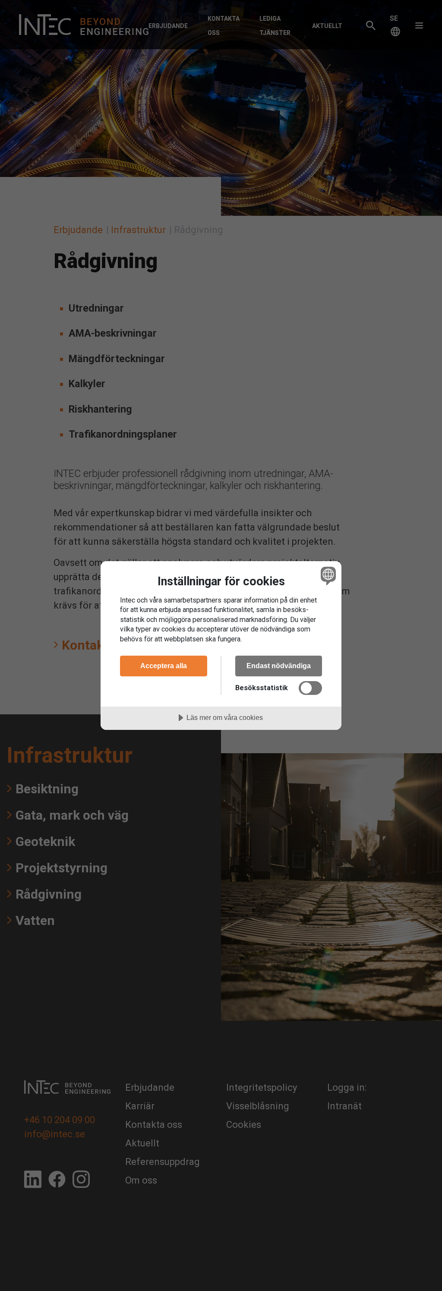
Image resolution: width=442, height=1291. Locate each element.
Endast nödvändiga (278, 665)
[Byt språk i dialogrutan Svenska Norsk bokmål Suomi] (327, 575)
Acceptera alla (163, 665)
